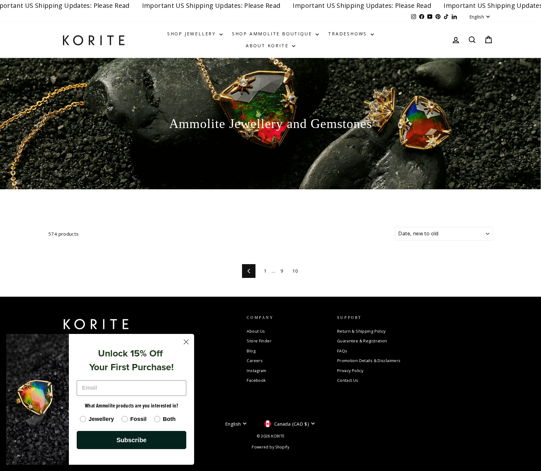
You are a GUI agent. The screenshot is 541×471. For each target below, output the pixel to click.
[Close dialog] (186, 341)
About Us (256, 331)
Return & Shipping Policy (361, 331)
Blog (251, 351)
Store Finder (259, 341)
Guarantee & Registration (362, 341)
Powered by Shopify (270, 447)
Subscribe (131, 440)
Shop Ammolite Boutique (273, 34)
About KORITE (268, 46)
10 (295, 271)
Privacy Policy (350, 370)
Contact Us (347, 380)
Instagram (256, 370)
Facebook (256, 380)
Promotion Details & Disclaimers (369, 360)
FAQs (342, 351)
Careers (255, 360)
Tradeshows (348, 34)
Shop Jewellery (192, 34)
